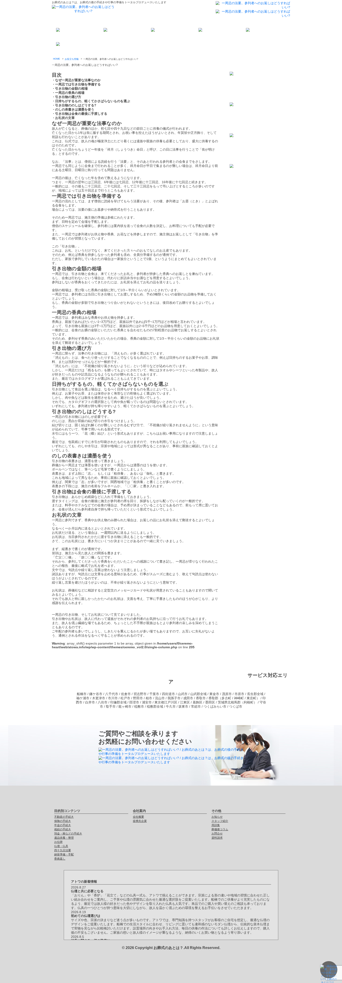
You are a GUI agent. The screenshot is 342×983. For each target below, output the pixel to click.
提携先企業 (140, 821)
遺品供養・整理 (64, 837)
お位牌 (58, 842)
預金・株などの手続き (68, 833)
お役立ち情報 (72, 59)
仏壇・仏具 (61, 846)
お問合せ (217, 833)
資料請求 (217, 837)
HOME (56, 58)
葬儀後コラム (219, 829)
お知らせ (217, 816)
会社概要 (138, 816)
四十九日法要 (62, 850)
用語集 (215, 825)
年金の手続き (62, 825)
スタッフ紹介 (219, 821)
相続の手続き (62, 829)
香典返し (59, 858)
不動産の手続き (64, 816)
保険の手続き (62, 821)
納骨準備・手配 (64, 854)
